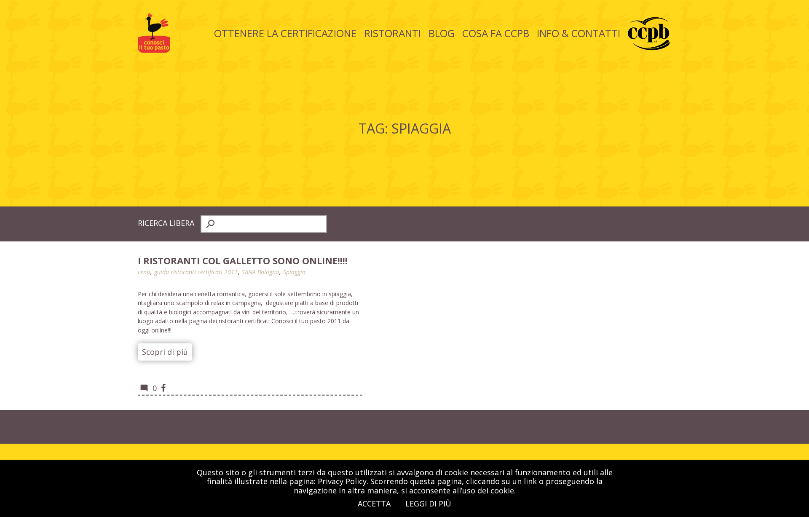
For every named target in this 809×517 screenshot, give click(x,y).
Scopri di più (165, 351)
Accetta (374, 503)
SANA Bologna (260, 272)
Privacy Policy (342, 481)
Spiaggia (294, 272)
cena (144, 272)
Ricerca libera (166, 223)
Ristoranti (392, 33)
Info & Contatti (578, 33)
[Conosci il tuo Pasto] (154, 50)
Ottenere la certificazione (285, 33)
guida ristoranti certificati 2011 (196, 272)
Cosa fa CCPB (495, 33)
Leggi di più (428, 503)
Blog (442, 33)
